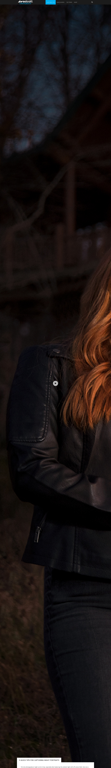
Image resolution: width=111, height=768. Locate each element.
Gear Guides (60, 2)
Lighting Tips (51, 2)
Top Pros (69, 2)
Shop (75, 2)
